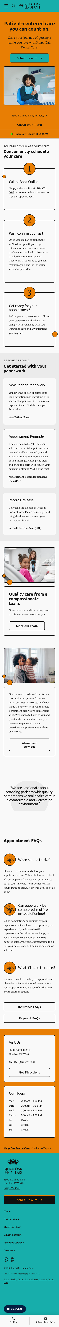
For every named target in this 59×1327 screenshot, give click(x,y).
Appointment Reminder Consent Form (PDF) (28, 478)
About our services (29, 744)
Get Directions (29, 1072)
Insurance (9, 1250)
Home (7, 1211)
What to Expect (12, 1234)
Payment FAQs (29, 1018)
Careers (43, 1279)
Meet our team (27, 626)
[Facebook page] (6, 1259)
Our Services (11, 1218)
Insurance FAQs (29, 1007)
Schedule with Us (29, 58)
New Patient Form (19, 417)
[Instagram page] (12, 1259)
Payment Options (14, 1242)
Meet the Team (12, 1226)
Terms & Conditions (28, 1279)
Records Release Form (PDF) (25, 527)
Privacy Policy (10, 1279)
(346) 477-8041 (34, 124)
